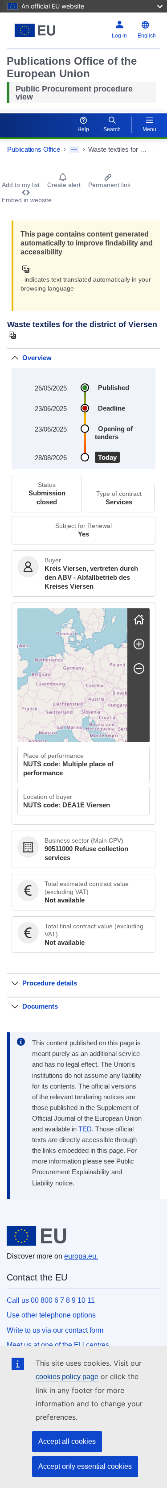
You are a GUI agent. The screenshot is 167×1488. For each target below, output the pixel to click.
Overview (37, 358)
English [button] (147, 36)
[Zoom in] (139, 644)
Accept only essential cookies (85, 1466)
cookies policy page (67, 1376)
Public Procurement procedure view (74, 92)
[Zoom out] (139, 668)
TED (85, 1129)
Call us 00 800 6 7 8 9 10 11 (51, 1300)
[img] (28, 269)
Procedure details (49, 983)
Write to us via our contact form (55, 1330)
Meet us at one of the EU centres (58, 1345)
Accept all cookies (67, 1441)
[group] (72, 675)
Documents (40, 1006)
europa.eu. (81, 1256)
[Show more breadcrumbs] (74, 149)
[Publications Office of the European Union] (35, 30)
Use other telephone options (51, 1315)
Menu (149, 129)
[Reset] (139, 619)
